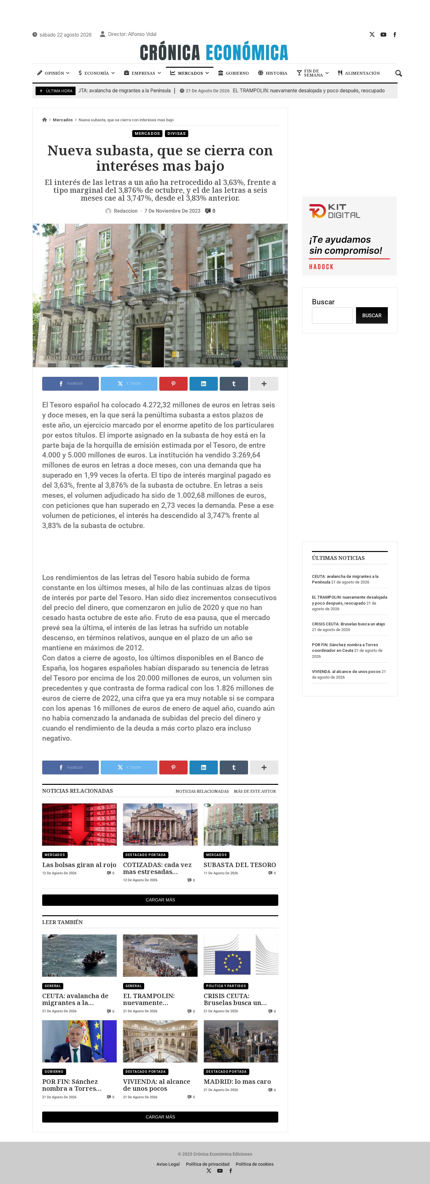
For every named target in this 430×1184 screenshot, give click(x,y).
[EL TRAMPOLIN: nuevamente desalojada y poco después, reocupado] (160, 955)
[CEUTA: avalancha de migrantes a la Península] (79, 955)
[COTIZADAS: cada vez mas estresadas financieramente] (160, 824)
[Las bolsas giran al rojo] (79, 824)
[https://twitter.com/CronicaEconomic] (372, 34)
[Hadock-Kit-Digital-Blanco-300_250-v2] (349, 273)
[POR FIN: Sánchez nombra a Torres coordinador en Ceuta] (79, 1041)
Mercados (63, 120)
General (53, 986)
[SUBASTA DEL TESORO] (241, 824)
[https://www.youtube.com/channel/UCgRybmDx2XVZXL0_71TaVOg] (383, 34)
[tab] (202, 791)
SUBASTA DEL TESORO (240, 864)
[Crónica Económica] (215, 51)
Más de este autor (255, 791)
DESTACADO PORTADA (146, 855)
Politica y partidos (226, 986)
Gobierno (54, 1071)
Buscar (323, 302)
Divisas (176, 133)
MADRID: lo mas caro (237, 1081)
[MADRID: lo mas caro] (241, 1041)
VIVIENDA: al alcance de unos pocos (156, 1085)
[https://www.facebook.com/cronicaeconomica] (395, 34)
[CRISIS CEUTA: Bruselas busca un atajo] (241, 955)
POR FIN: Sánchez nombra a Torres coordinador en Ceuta (76, 1085)
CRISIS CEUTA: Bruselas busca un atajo (232, 999)
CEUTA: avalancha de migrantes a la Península (85, 91)
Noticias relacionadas (202, 791)
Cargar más (160, 899)
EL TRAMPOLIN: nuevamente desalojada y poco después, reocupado (273, 91)
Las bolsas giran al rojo (79, 864)
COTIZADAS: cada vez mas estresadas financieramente (157, 868)
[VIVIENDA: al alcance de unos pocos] (160, 1041)
